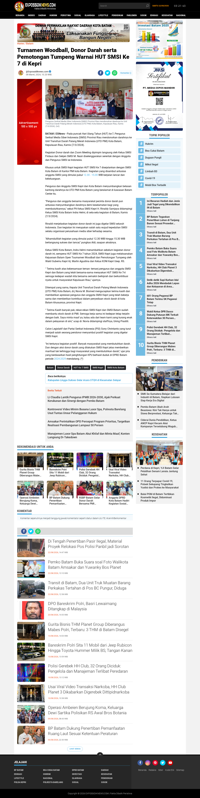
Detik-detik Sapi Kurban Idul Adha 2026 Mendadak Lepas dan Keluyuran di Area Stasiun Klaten (163, 283)
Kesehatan (167, 15)
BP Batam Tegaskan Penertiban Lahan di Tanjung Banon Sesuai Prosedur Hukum (163, 220)
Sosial (77, 15)
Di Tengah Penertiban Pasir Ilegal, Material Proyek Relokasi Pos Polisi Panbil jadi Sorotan (88, 544)
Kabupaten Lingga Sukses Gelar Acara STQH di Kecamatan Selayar (84, 380)
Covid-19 (150, 178)
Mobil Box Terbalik (155, 185)
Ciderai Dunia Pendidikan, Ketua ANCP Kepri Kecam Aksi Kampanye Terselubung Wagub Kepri (159, 423)
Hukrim (53, 15)
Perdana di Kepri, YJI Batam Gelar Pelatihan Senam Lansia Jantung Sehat (160, 471)
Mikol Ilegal (151, 164)
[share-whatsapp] (114, 73)
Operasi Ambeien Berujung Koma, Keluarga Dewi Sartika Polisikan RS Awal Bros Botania (87, 710)
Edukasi (154, 15)
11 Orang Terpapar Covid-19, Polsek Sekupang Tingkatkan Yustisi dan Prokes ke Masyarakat (160, 484)
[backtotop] (100, 755)
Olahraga (90, 15)
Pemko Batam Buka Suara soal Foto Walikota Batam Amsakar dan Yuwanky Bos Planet (88, 565)
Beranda (20, 15)
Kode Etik (169, 770)
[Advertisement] (29, 211)
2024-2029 (60, 358)
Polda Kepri (20, 782)
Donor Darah (63, 367)
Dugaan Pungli (153, 157)
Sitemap (180, 770)
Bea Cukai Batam (154, 150)
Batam (50, 367)
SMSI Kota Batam (115, 367)
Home (20, 43)
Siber (160, 770)
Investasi (77, 774)
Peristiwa (66, 15)
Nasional (181, 15)
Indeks (31, 15)
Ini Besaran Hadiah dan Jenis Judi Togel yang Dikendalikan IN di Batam (163, 204)
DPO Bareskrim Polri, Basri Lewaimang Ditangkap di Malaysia (82, 606)
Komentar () (125, 73)
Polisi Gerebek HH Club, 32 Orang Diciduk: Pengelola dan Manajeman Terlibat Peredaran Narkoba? (88, 671)
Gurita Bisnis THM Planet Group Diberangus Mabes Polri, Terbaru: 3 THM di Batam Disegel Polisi (88, 629)
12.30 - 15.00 (90, 174)
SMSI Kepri (97, 367)
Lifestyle (103, 15)
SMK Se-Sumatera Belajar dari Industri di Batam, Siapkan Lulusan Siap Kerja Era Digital (160, 397)
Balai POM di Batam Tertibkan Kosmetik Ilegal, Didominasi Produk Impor (157, 497)
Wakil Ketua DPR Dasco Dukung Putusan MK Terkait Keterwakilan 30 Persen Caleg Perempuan (162, 315)
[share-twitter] (107, 73)
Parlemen (132, 15)
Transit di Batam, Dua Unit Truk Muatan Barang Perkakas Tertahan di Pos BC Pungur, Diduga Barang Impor (89, 588)
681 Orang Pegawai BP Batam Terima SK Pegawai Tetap (162, 299)
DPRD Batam (78, 770)
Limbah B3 (151, 171)
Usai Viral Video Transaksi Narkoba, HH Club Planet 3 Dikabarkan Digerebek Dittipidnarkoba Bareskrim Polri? (88, 692)
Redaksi (152, 770)
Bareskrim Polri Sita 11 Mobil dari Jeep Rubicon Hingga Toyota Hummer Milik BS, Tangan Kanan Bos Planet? (90, 650)
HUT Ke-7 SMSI (81, 367)
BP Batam (18, 770)
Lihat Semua (75, 749)
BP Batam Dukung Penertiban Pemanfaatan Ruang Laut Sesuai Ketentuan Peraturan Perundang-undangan (86, 733)
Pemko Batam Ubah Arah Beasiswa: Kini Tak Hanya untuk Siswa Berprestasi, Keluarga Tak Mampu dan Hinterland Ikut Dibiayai (159, 410)
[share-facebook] (100, 73)
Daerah (42, 15)
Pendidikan (117, 15)
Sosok (143, 15)
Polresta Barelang (53, 782)
